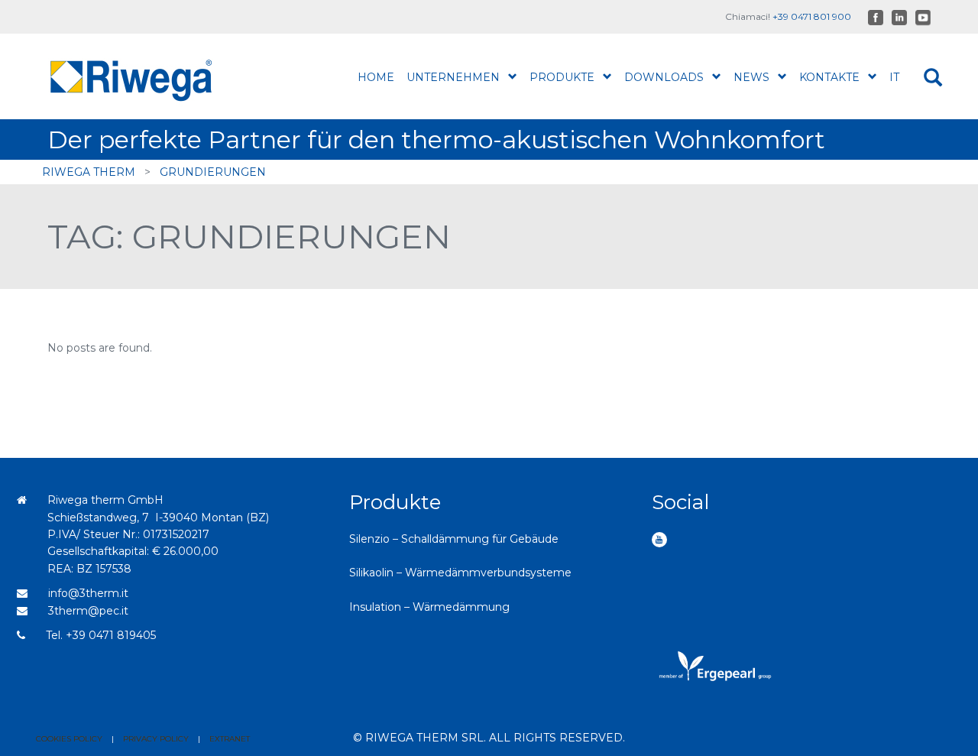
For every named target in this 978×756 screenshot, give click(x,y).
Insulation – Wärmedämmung (429, 607)
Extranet (229, 739)
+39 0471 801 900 (811, 16)
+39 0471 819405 (111, 635)
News (751, 77)
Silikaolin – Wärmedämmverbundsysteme (460, 572)
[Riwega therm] (147, 76)
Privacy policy (156, 739)
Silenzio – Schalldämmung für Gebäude (454, 539)
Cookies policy (69, 739)
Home (376, 77)
